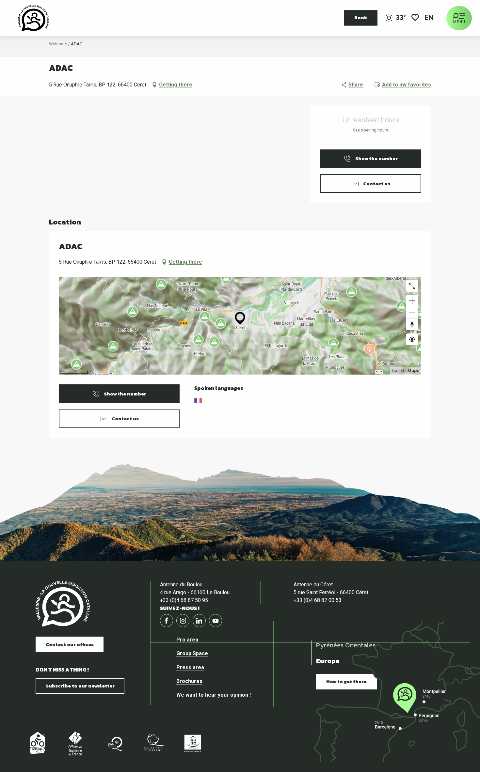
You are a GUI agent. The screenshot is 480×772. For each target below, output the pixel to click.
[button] (429, 18)
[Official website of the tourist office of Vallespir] (33, 18)
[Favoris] (415, 18)
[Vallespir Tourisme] (63, 604)
